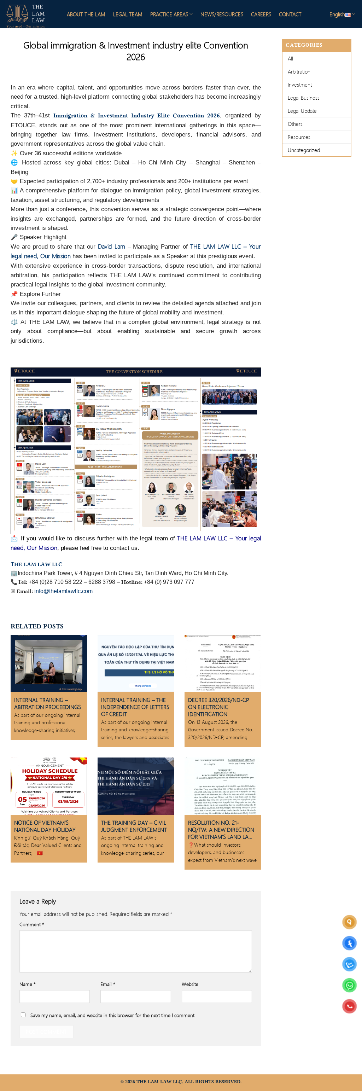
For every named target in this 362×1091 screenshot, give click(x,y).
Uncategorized (304, 149)
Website (190, 980)
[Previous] (24, 449)
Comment (31, 920)
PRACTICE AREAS (169, 14)
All (290, 58)
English (337, 14)
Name (27, 980)
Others (295, 123)
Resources (299, 136)
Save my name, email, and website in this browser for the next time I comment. (112, 1011)
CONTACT (290, 14)
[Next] (247, 449)
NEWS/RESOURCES (221, 14)
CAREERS (261, 14)
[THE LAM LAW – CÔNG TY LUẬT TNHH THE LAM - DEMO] (30, 14)
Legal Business (304, 97)
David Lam (111, 246)
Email (107, 980)
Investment (300, 84)
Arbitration (299, 71)
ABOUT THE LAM (86, 14)
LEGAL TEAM (127, 14)
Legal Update (302, 110)
